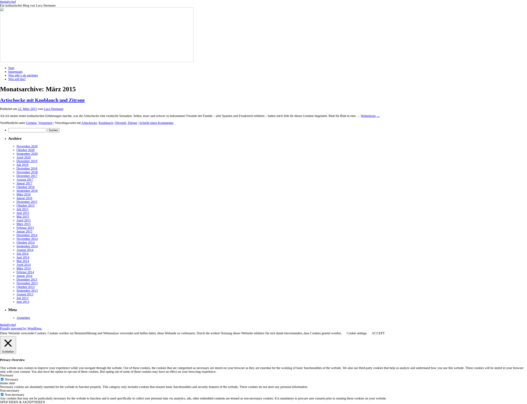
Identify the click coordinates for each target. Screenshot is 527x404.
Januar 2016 (24, 198)
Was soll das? (17, 79)
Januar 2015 (24, 231)
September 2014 (27, 246)
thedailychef (8, 1)
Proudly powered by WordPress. (21, 328)
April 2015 (23, 220)
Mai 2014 (22, 261)
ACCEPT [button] (378, 333)
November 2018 (27, 172)
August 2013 (24, 294)
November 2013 (27, 283)
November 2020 (27, 146)
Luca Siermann (53, 109)
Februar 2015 (25, 227)
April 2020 (23, 157)
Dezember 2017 (26, 176)
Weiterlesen (370, 116)
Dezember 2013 (26, 279)
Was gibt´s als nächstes (23, 75)
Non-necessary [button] (9, 390)
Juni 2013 (22, 301)
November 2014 (27, 239)
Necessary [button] (6, 375)
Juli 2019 (22, 165)
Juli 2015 (22, 209)
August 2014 (24, 250)
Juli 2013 (22, 298)
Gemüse (31, 123)
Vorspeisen (45, 123)
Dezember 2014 (26, 235)
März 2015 (23, 224)
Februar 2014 (25, 272)
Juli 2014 (22, 253)
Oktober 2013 (25, 287)
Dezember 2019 (26, 161)
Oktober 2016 (25, 187)
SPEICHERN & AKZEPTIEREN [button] (22, 402)
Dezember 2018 (26, 168)
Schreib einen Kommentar (156, 123)
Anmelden (23, 317)
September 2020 (27, 153)
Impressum (15, 71)
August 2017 (24, 179)
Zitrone (132, 123)
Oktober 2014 (25, 242)
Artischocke (89, 123)
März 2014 (23, 268)
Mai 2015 (22, 216)
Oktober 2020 (25, 150)
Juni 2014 (22, 257)
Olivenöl (120, 123)
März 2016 (23, 194)
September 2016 (27, 190)
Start (11, 68)
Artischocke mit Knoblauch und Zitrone (42, 100)
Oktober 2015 (25, 205)
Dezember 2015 (26, 202)
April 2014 (23, 264)
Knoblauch (106, 123)
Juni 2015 (22, 213)
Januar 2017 (24, 183)
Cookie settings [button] (357, 333)
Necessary (11, 379)
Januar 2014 (24, 276)
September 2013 (27, 290)
